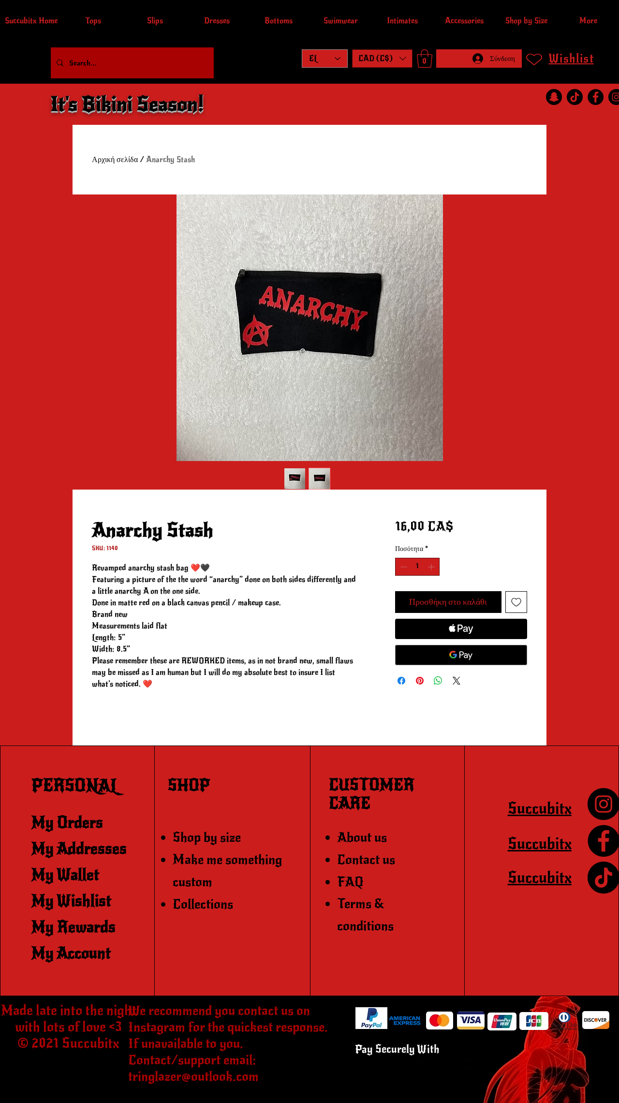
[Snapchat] (554, 97)
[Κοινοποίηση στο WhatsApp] (438, 680)
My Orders (67, 822)
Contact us (366, 859)
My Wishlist (71, 901)
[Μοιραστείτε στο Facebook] (401, 680)
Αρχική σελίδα (115, 159)
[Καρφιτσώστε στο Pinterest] (420, 680)
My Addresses (79, 848)
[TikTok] (575, 97)
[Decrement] (403, 566)
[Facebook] (596, 97)
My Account (71, 953)
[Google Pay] (461, 655)
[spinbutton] (417, 566)
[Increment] (432, 566)
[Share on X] (456, 680)
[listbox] (382, 58)
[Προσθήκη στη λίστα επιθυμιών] (516, 602)
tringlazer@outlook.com (193, 1076)
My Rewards (73, 927)
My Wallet (65, 874)
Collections (203, 904)
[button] (382, 58)
